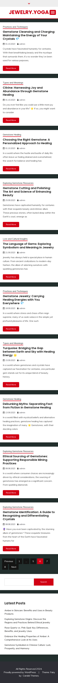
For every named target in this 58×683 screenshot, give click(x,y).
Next (13, 566)
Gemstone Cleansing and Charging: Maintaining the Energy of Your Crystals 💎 (29, 35)
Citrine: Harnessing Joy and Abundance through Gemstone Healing (25, 91)
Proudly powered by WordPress (20, 672)
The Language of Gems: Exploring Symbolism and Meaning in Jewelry (28, 245)
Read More (11, 68)
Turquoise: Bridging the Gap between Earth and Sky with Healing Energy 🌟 (29, 351)
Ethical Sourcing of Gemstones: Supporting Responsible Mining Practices (25, 459)
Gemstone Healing (12, 134)
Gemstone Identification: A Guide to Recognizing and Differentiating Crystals (29, 515)
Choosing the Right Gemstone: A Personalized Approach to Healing (27, 141)
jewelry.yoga (29, 12)
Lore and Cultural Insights (15, 238)
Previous (8, 561)
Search (43, 582)
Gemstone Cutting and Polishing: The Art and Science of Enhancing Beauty (27, 191)
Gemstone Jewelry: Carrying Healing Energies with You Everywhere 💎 (23, 299)
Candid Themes (31, 675)
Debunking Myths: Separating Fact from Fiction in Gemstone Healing (28, 405)
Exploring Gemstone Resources (18, 183)
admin (22, 44)
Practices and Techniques (15, 26)
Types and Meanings (13, 82)
